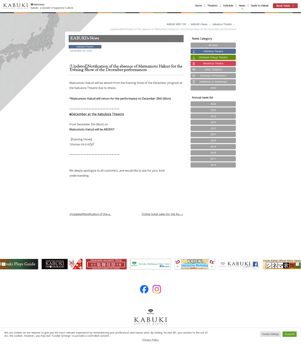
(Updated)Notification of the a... (91, 214)
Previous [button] (3, 264)
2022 (213, 128)
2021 (213, 134)
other (213, 87)
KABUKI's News (199, 24)
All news (213, 45)
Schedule (228, 5)
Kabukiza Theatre (222, 24)
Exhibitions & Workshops (213, 81)
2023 (213, 122)
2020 (213, 140)
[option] (62, 264)
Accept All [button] (290, 334)
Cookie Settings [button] (270, 334)
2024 (213, 116)
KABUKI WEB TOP (176, 24)
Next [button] (297, 264)
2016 (213, 165)
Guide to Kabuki (260, 5)
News (242, 5)
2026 (213, 103)
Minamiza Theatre (213, 63)
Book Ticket (283, 5)
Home (198, 5)
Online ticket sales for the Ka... (161, 214)
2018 (213, 152)
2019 (213, 146)
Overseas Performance (213, 75)
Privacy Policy (150, 339)
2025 (213, 110)
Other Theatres (213, 69)
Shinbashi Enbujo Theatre (213, 57)
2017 (213, 158)
